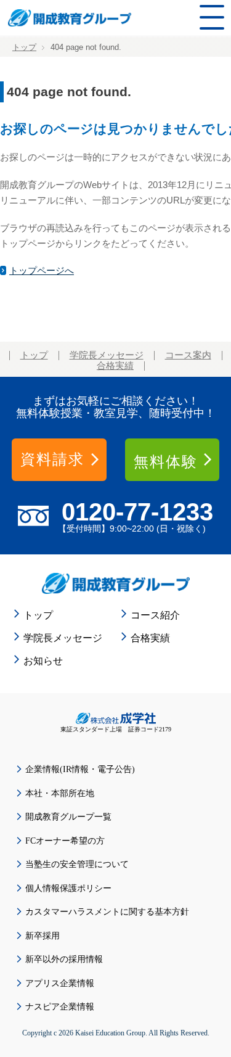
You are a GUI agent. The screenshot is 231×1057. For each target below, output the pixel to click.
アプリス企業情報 (59, 983)
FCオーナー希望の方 (65, 840)
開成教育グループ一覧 (68, 816)
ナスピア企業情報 (59, 1006)
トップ (24, 47)
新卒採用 (42, 935)
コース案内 (188, 355)
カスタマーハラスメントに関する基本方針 (107, 911)
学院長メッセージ (107, 355)
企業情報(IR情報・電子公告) (80, 769)
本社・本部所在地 (59, 793)
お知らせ (43, 661)
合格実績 (115, 366)
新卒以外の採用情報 (64, 959)
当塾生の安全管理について (77, 864)
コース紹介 (155, 615)
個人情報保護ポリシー (68, 888)
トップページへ (41, 271)
